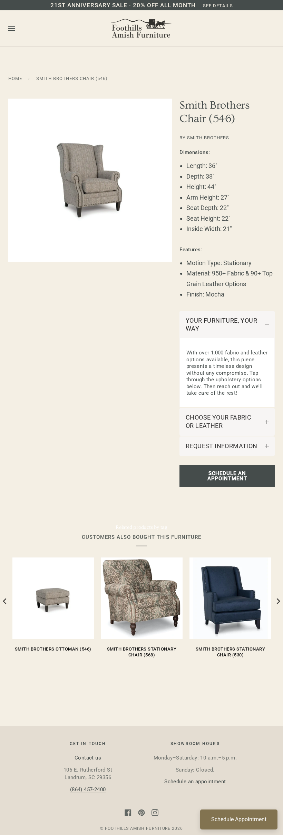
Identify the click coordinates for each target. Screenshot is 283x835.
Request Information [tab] (221, 446)
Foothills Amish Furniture (138, 828)
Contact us (88, 758)
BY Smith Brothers (204, 137)
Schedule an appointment (195, 781)
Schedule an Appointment (227, 476)
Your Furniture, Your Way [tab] (221, 324)
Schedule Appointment (238, 819)
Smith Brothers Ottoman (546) (53, 649)
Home (15, 78)
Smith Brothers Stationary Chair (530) (230, 652)
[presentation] (5, 601)
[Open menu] (18, 28)
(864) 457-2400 (88, 789)
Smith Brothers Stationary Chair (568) (142, 652)
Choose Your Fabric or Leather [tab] (218, 421)
